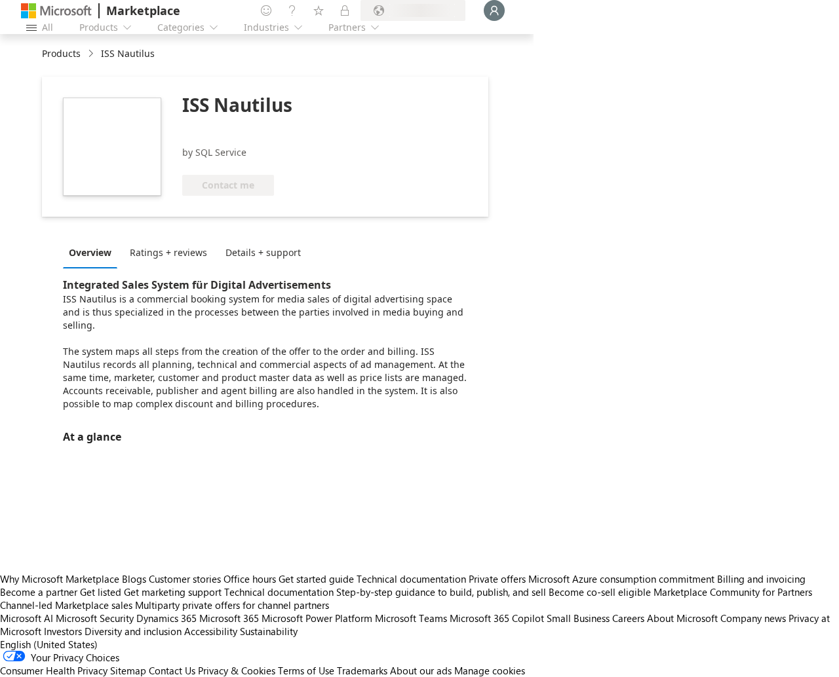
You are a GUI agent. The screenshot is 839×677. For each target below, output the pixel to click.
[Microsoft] (56, 10)
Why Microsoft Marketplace (59, 578)
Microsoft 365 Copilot (497, 618)
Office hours (250, 578)
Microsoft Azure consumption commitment (622, 578)
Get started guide (316, 578)
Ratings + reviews (168, 252)
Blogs (134, 578)
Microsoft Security (95, 618)
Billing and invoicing (761, 578)
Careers (628, 618)
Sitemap (128, 670)
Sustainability (269, 631)
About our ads (421, 670)
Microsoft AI (26, 618)
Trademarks (362, 670)
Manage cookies (489, 670)
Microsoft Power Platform (317, 618)
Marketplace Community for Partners (733, 591)
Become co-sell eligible (600, 591)
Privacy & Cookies (236, 670)
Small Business (578, 618)
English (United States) (49, 644)
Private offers (497, 578)
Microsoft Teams (411, 618)
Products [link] (61, 53)
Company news (753, 618)
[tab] (93, 252)
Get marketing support (173, 591)
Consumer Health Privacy (53, 670)
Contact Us (172, 670)
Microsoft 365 (229, 618)
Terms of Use (306, 670)
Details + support (263, 252)
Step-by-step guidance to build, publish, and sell (441, 591)
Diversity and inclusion (133, 631)
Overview (90, 252)
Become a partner (38, 591)
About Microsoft (682, 618)
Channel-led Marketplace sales (66, 605)
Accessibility (210, 631)
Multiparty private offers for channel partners (232, 605)
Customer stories (185, 578)
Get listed (100, 591)
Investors (63, 631)
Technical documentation (411, 578)
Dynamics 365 (166, 618)
